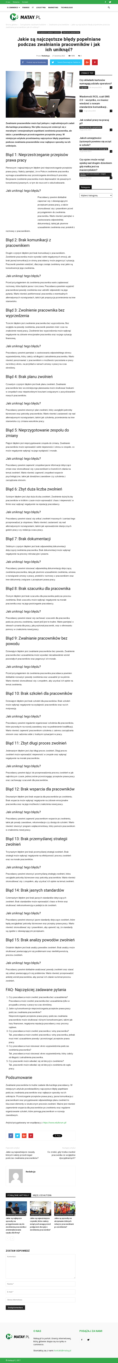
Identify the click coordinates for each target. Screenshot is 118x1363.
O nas (8, 2)
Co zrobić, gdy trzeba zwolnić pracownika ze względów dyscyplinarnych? (61, 1155)
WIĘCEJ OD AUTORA (42, 1195)
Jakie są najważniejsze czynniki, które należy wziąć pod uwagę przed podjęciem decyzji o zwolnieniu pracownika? (40, 1224)
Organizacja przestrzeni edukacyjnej (93, 149)
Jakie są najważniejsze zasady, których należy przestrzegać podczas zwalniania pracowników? (22, 1155)
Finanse (25, 7)
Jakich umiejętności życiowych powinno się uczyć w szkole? (95, 141)
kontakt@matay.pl (62, 1350)
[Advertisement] (78, 17)
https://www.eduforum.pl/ (54, 1122)
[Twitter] (110, 2)
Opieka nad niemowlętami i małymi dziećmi (93, 174)
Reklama (16, 2)
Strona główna (11, 24)
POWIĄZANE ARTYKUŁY (18, 1195)
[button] (108, 7)
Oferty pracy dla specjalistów (90, 127)
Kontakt (25, 2)
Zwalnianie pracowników (70, 32)
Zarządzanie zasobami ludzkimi (49, 32)
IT (33, 7)
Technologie (67, 7)
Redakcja (46, 56)
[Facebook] (105, 2)
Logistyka (41, 7)
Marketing (53, 7)
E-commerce (12, 7)
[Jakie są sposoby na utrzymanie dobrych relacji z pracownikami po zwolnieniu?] (64, 1208)
